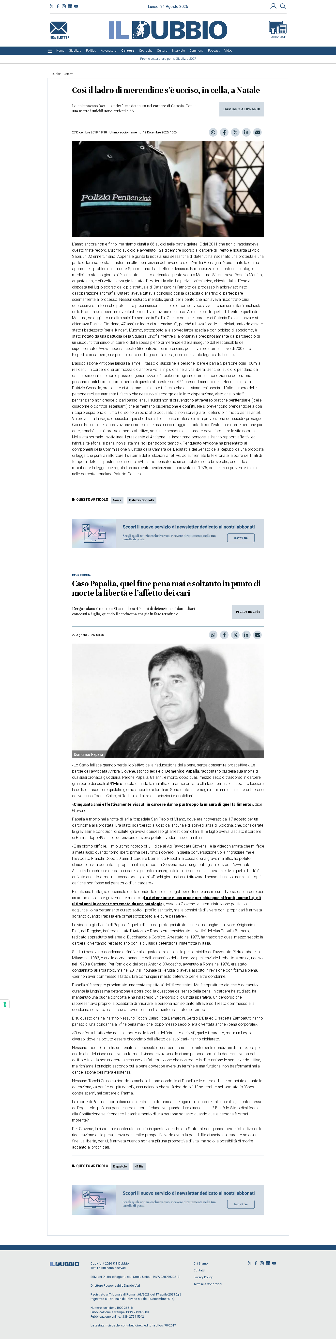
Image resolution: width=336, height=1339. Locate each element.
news (117, 500)
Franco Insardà (248, 612)
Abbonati (279, 37)
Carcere (68, 74)
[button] (274, 6)
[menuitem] (60, 50)
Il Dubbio (55, 74)
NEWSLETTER (59, 36)
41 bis (139, 1166)
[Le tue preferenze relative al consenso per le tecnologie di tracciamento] (4, 1004)
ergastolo (120, 1166)
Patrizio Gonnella (141, 500)
